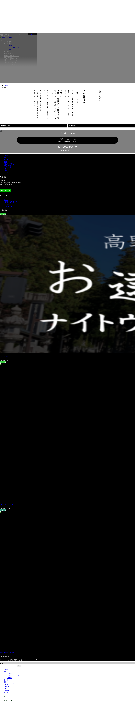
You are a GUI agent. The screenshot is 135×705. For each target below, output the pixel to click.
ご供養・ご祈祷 (9, 164)
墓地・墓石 (7, 166)
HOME (6, 696)
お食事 (9, 678)
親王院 (6, 157)
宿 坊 (6, 160)
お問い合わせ (8, 206)
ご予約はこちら (32, 34)
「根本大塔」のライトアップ (7, 504)
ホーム (6, 155)
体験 (5, 162)
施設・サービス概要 (14, 676)
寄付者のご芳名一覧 (10, 202)
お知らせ (7, 170)
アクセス (7, 172)
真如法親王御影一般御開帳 (7, 652)
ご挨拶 (9, 674)
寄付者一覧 (7, 168)
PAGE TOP (130, 682)
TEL (5, 702)
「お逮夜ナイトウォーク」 (7, 356)
